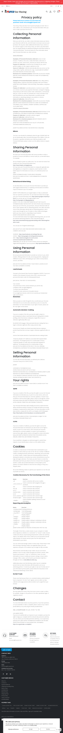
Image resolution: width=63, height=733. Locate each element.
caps (8, 708)
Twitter (6, 674)
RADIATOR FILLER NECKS (37, 708)
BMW (30, 708)
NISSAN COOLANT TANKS (29, 705)
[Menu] (2, 11)
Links (51, 6)
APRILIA (3, 708)
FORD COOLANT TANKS (18, 705)
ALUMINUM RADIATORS (53, 705)
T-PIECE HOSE (24, 708)
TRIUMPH (12, 708)
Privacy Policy (33, 725)
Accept (30, 729)
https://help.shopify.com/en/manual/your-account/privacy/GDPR (29, 413)
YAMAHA (18, 708)
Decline (48, 729)
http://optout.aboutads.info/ (43, 243)
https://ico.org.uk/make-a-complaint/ (22, 624)
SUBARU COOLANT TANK (41, 705)
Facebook (3, 674)
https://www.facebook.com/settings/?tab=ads (30, 234)
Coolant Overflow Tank (7, 705)
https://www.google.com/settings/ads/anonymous (30, 236)
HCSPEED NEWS (47, 708)
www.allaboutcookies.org (30, 560)
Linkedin (10, 674)
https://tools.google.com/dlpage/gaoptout (23, 200)
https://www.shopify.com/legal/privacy (22, 165)
